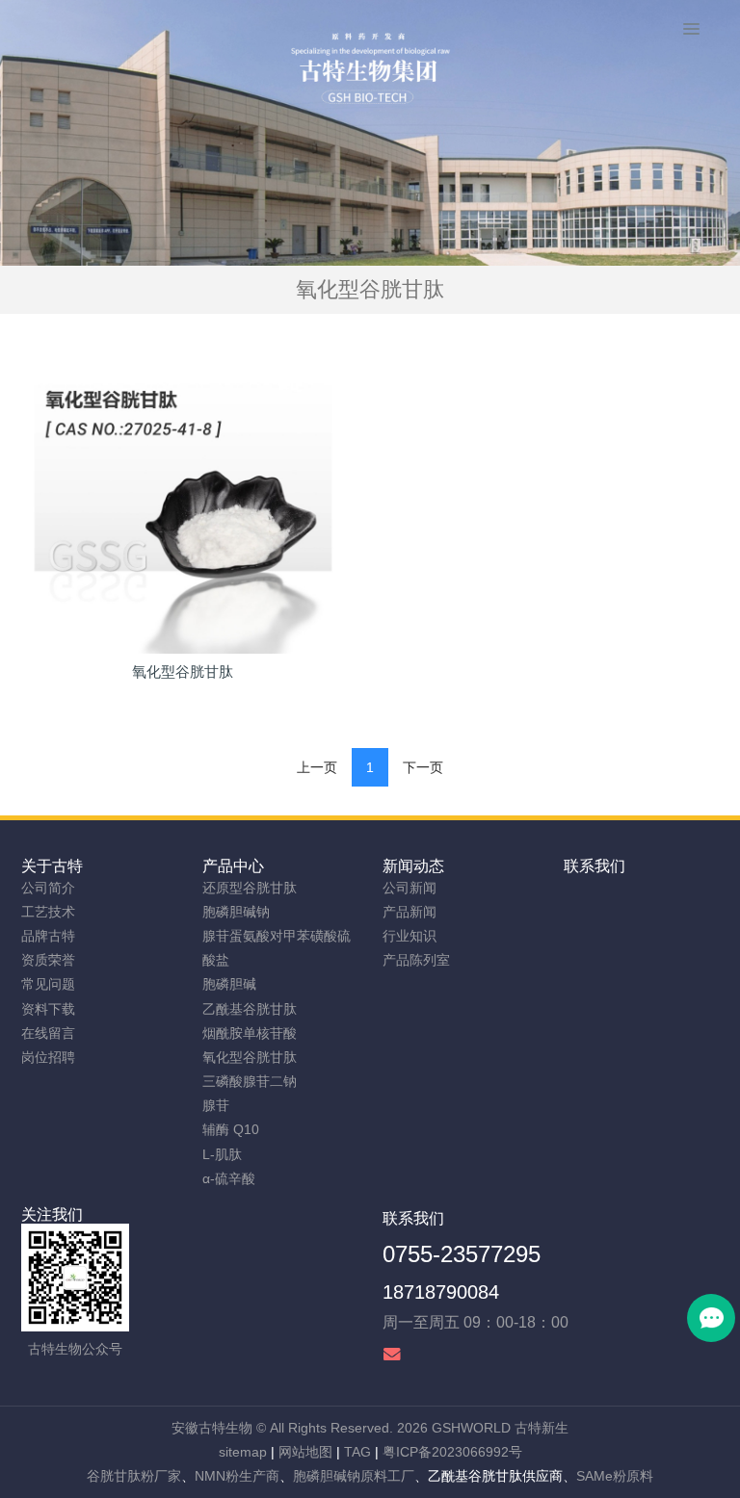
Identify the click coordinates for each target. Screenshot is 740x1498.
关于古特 (52, 866)
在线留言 (48, 1033)
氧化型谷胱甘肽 (249, 1057)
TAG (357, 1451)
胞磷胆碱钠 (236, 911)
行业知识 (409, 935)
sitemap (243, 1451)
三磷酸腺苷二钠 (249, 1081)
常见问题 (48, 984)
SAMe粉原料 (614, 1476)
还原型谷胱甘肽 (249, 887)
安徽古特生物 (212, 1427)
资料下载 (48, 1009)
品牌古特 (48, 935)
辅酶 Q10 (230, 1129)
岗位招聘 (48, 1057)
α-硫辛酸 (228, 1178)
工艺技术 (48, 911)
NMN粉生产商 (237, 1476)
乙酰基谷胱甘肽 (249, 1009)
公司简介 (48, 887)
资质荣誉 (48, 960)
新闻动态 (413, 866)
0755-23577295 (462, 1254)
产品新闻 (409, 911)
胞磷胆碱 (229, 984)
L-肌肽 (222, 1154)
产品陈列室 (416, 960)
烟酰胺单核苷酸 (249, 1033)
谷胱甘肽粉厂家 (134, 1476)
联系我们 (594, 866)
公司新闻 (409, 887)
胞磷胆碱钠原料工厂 (353, 1476)
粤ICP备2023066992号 (452, 1451)
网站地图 (305, 1451)
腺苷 (215, 1105)
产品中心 (233, 866)
